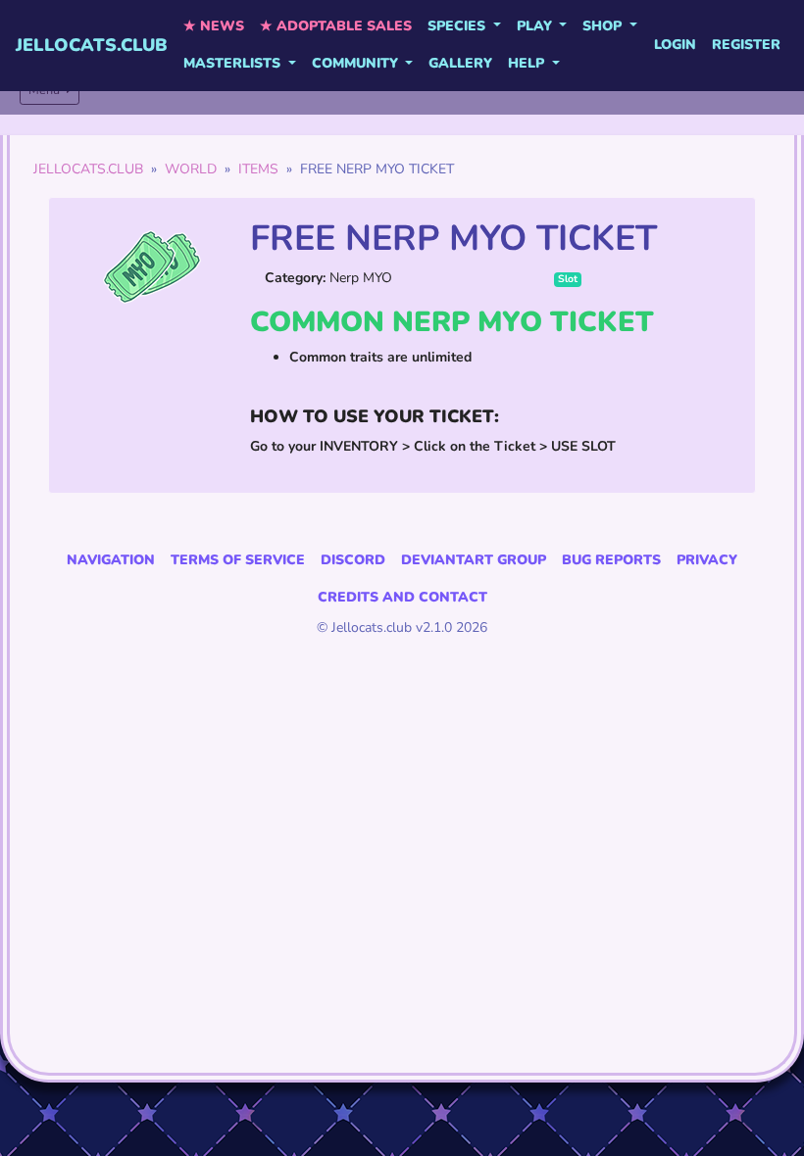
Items (258, 169)
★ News (213, 26)
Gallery (460, 63)
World (191, 169)
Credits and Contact (402, 597)
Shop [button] (604, 26)
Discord (353, 560)
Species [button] (458, 26)
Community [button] (357, 63)
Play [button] (536, 26)
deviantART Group (473, 560)
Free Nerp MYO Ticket (453, 239)
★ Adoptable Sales (336, 26)
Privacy (707, 560)
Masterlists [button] (233, 63)
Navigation (111, 560)
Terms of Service (238, 560)
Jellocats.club (92, 45)
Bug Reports (611, 560)
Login (675, 44)
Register (746, 44)
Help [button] (528, 63)
